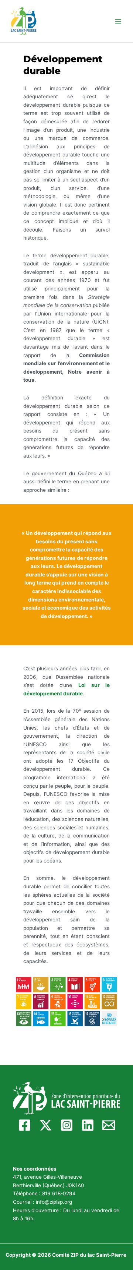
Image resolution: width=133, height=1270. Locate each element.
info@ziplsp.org (54, 1202)
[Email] (108, 1125)
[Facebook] (24, 1125)
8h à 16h (23, 1218)
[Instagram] (66, 1125)
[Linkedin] (87, 1125)
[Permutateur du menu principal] (118, 21)
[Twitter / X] (45, 1125)
